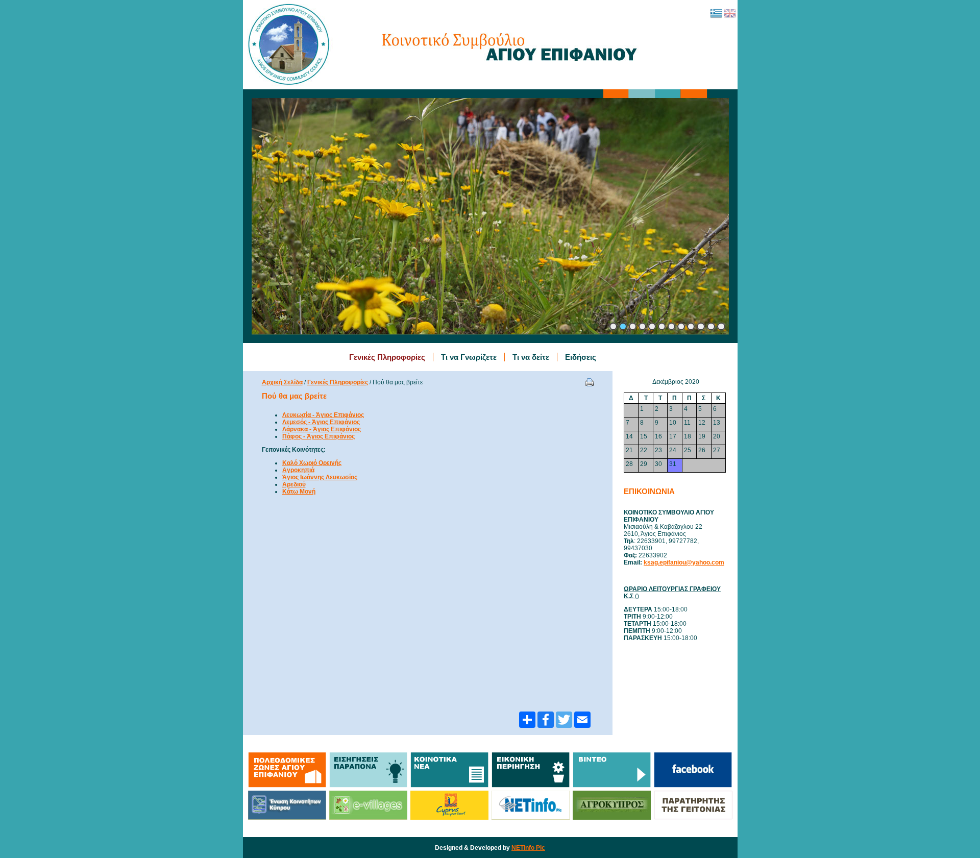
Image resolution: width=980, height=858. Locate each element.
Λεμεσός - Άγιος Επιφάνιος (321, 422)
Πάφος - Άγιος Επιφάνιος (318, 436)
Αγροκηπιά (298, 470)
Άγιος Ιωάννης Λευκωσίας (319, 477)
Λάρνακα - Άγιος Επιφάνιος (321, 429)
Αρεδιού (294, 484)
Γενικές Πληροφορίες (337, 382)
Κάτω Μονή (298, 491)
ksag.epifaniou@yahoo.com (684, 562)
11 (711, 326)
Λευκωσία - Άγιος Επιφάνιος (323, 415)
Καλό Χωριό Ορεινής (311, 463)
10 (700, 326)
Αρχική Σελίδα (282, 382)
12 (721, 326)
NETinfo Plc (528, 847)
